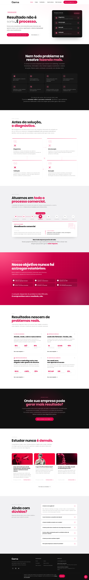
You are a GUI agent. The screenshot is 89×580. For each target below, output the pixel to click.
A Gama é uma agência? (59, 506)
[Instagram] (13, 568)
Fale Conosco (58, 2)
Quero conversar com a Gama (44, 419)
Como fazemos (35, 34)
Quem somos (50, 2)
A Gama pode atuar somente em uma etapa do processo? (59, 527)
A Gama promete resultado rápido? (59, 538)
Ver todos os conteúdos (44, 486)
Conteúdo (42, 2)
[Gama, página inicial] (15, 2)
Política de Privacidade (47, 565)
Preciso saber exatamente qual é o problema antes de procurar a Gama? (59, 533)
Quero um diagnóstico (70, 2)
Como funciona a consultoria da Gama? (59, 517)
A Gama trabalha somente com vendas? (59, 522)
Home (31, 2)
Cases (36, 2)
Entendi (62, 576)
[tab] (16, 217)
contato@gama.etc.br (61, 561)
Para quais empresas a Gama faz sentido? (59, 543)
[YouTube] (18, 568)
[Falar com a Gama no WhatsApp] (86, 577)
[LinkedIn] (16, 568)
